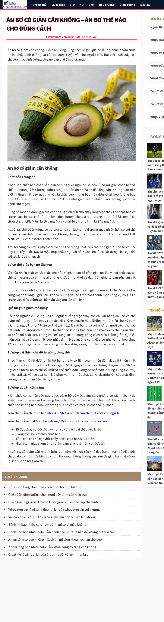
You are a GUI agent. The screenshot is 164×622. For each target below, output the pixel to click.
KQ (82, 5)
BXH (91, 5)
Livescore (58, 5)
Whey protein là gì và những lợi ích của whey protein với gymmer (55, 509)
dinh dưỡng (33, 59)
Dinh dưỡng (127, 5)
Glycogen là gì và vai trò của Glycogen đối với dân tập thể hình (53, 502)
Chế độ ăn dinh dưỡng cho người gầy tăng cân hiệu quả (47, 494)
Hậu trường (107, 5)
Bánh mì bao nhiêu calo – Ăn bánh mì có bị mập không (47, 524)
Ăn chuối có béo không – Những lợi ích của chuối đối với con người (71, 413)
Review (145, 5)
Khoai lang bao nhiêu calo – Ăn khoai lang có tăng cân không (52, 547)
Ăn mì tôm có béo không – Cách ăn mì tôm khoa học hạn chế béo (55, 539)
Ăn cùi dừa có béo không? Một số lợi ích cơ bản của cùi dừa (65, 421)
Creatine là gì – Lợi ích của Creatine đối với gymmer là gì (48, 554)
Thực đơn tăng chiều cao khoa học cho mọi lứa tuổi (45, 487)
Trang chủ (40, 5)
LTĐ (72, 5)
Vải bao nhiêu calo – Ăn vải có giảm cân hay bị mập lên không (52, 517)
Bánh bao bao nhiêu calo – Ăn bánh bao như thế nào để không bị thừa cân (61, 532)
